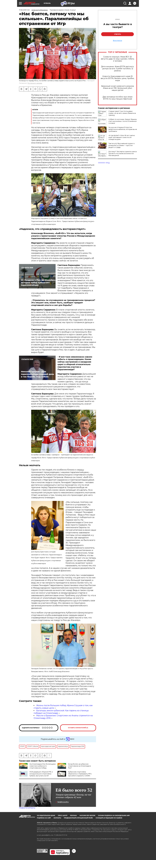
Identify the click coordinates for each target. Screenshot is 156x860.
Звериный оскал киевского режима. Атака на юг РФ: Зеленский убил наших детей (117, 88)
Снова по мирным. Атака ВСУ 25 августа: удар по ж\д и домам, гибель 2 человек (117, 59)
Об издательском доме (46, 815)
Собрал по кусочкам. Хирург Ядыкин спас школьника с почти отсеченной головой (122, 121)
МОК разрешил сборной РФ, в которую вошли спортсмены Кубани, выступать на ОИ (41, 774)
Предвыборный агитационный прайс (78, 818)
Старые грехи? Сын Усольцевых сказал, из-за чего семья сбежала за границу (122, 113)
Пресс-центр (62, 815)
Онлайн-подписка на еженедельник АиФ (114, 815)
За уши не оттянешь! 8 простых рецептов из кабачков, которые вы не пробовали (122, 129)
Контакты (57, 818)
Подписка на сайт (44, 818)
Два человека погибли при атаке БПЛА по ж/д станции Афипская (117, 98)
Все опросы (117, 40)
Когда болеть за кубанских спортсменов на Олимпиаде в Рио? (79, 766)
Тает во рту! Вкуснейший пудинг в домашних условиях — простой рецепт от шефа (121, 145)
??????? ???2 (104, 163)
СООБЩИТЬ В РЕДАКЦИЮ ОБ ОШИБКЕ (109, 818)
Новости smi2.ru (27, 808)
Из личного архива (35, 83)
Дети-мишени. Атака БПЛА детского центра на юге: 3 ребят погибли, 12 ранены (117, 69)
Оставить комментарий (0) (78, 728)
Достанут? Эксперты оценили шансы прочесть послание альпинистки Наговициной (122, 153)
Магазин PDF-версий (87, 815)
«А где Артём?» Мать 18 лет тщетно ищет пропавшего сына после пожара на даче (121, 137)
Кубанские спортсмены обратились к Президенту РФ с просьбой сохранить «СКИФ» (80, 774)
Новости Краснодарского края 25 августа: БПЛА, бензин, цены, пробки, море (117, 78)
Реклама (73, 815)
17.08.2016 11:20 (24, 10)
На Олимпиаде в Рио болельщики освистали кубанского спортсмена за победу (42, 766)
